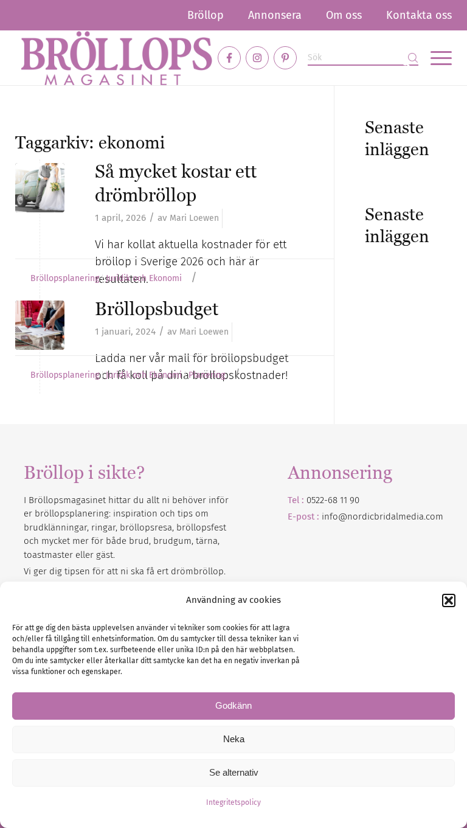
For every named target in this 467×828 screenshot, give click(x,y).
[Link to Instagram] (257, 57)
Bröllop (205, 15)
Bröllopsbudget (156, 308)
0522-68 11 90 (332, 500)
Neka (233, 739)
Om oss (344, 15)
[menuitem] (205, 15)
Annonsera (275, 15)
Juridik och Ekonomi (144, 278)
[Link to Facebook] (229, 57)
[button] (449, 600)
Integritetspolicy (233, 802)
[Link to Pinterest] (285, 57)
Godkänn (233, 705)
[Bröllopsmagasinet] (116, 57)
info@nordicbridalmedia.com (382, 516)
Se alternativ (233, 772)
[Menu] (435, 57)
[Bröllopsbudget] (39, 325)
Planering (207, 375)
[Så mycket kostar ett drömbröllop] (39, 187)
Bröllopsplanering (64, 278)
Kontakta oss (419, 15)
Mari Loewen (194, 218)
